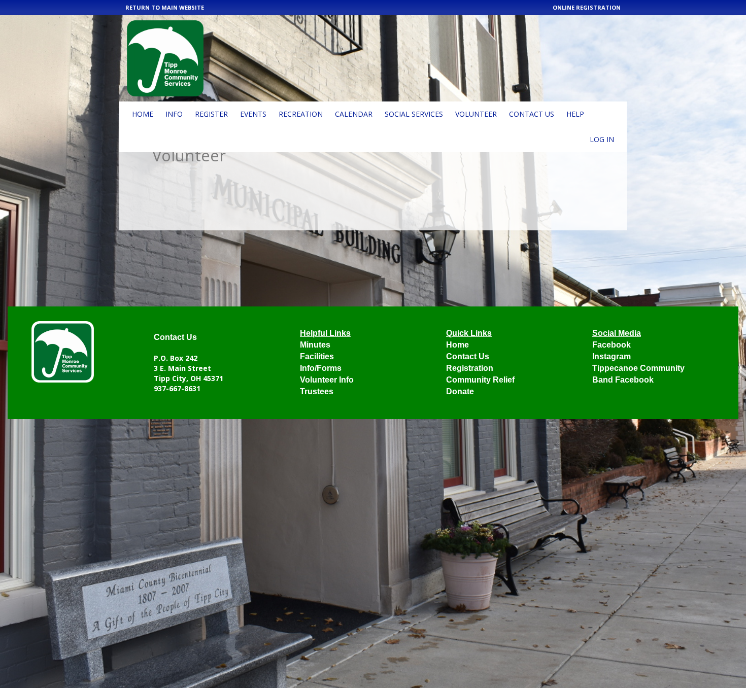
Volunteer (476, 114)
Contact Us (531, 114)
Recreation (301, 114)
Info (174, 114)
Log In (602, 139)
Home (142, 114)
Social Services (414, 114)
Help (575, 114)
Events (253, 114)
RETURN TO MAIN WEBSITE (164, 7)
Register (211, 114)
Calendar (353, 114)
